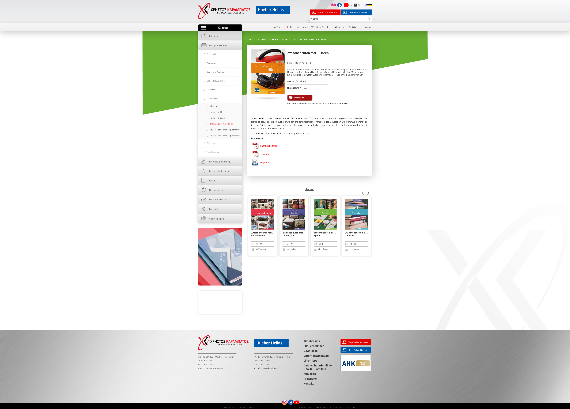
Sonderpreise (298, 98)
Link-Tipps (310, 360)
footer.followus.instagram (333, 5)
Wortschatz (211, 63)
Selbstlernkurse (216, 219)
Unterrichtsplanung (316, 355)
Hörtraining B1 (216, 112)
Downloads (311, 351)
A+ (359, 5)
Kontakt (368, 27)
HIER (220, 257)
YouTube (346, 5)
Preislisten (354, 27)
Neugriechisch (216, 190)
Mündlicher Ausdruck (216, 81)
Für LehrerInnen (298, 27)
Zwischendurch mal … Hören (221, 124)
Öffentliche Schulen (320, 27)
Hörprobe (264, 162)
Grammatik (211, 54)
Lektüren (213, 181)
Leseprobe (265, 154)
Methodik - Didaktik (218, 199)
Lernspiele (214, 209)
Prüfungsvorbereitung (219, 162)
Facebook (339, 5)
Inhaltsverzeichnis (268, 146)
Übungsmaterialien (218, 45)
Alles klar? (214, 106)
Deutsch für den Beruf (219, 171)
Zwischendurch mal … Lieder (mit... (293, 234)
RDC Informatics (351, 407)
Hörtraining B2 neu (217, 118)
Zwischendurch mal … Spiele (325, 234)
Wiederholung (212, 143)
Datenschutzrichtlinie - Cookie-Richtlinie (319, 367)
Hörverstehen (212, 99)
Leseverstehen (212, 90)
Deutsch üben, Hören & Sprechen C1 (225, 130)
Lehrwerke (214, 36)
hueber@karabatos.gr (270, 368)
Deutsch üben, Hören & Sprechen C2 (225, 136)
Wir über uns (279, 27)
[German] (370, 5)
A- (352, 5)
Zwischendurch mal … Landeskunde (262, 234)
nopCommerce (315, 407)
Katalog (223, 28)
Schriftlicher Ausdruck (216, 72)
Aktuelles (339, 27)
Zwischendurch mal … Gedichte (356, 234)
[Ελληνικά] (366, 5)
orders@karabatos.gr (213, 368)
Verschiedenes (213, 152)
